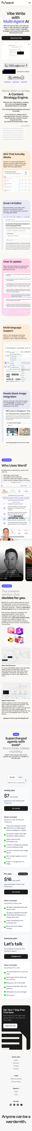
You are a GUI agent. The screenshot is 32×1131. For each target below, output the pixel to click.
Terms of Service (16, 1079)
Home (16, 1060)
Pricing (16, 1066)
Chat (16, 1094)
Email (16, 1092)
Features (16, 1063)
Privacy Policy (16, 1081)
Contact (16, 1069)
